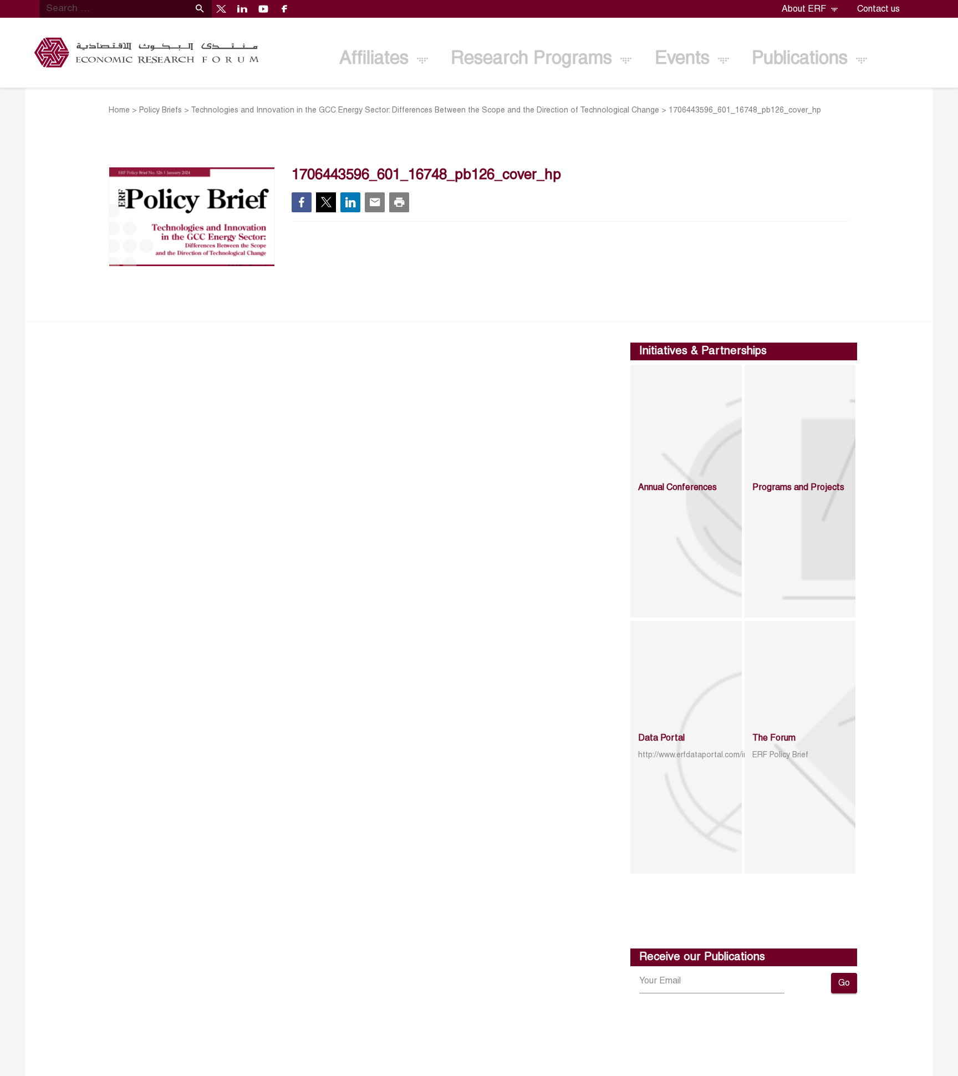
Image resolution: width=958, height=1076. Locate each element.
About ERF (805, 9)
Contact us (878, 9)
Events (685, 59)
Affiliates (376, 59)
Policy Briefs (160, 110)
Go (844, 983)
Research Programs (534, 59)
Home (119, 110)
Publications (802, 59)
